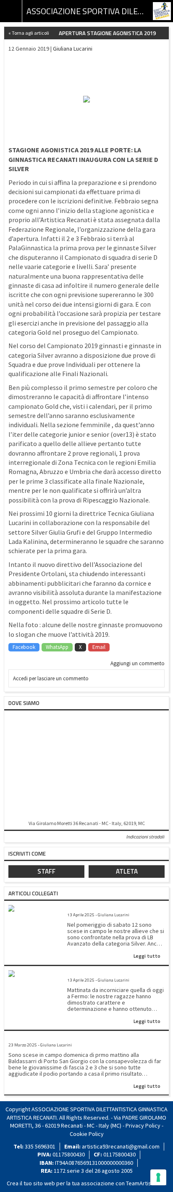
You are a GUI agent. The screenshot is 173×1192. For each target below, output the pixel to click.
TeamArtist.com (145, 1183)
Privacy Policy (143, 1125)
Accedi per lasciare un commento (51, 678)
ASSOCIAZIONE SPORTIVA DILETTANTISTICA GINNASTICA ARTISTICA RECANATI (86, 11)
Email (98, 647)
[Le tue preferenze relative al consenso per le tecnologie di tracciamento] (158, 1177)
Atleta (127, 871)
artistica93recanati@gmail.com (121, 1146)
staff (46, 871)
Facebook (24, 647)
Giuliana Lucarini (72, 48)
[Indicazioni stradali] (86, 766)
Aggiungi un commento (137, 663)
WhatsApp (57, 647)
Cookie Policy (87, 1134)
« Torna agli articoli (28, 33)
